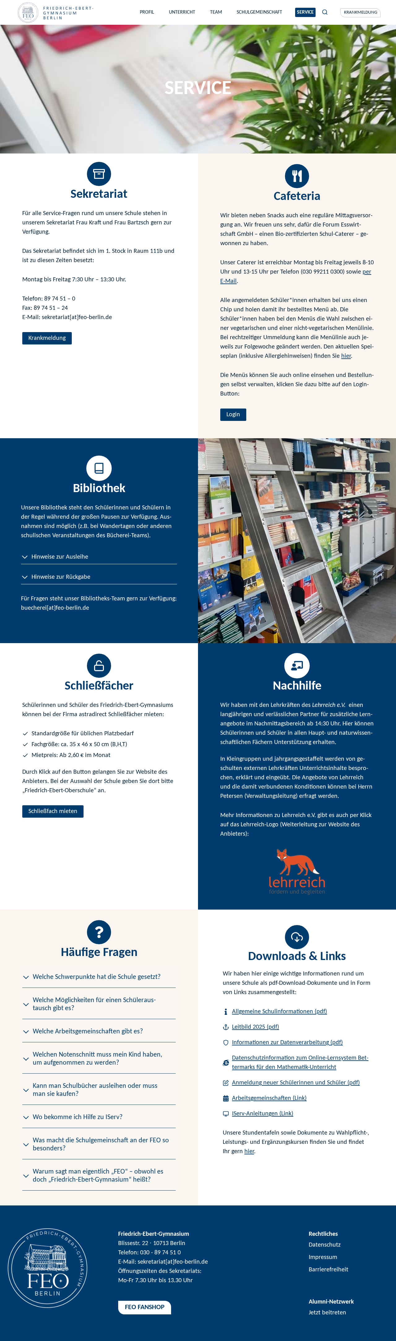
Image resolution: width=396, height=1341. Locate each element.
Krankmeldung (360, 12)
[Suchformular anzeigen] (325, 12)
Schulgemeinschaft (259, 12)
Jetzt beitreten (327, 1313)
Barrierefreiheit (328, 1270)
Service (305, 12)
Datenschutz (325, 1245)
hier (346, 356)
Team (216, 12)
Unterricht (182, 12)
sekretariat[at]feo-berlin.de (173, 1262)
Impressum (323, 1257)
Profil (147, 12)
